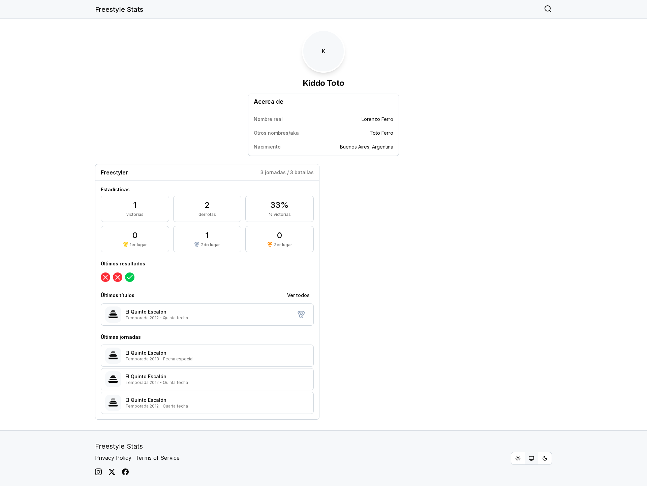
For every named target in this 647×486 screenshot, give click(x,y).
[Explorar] (548, 9)
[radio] (518, 458)
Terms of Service (157, 457)
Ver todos (298, 295)
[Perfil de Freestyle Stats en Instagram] (98, 471)
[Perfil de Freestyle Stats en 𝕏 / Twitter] (112, 471)
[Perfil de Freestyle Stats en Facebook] (125, 471)
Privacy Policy (113, 457)
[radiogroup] (531, 458)
